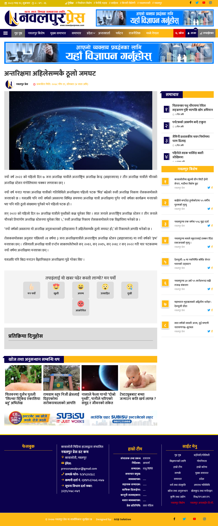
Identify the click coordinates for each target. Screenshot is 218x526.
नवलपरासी (144, 3)
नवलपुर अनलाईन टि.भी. (202, 503)
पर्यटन (119, 33)
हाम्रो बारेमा (202, 467)
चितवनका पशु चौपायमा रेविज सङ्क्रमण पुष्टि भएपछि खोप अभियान (192, 109)
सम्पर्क (178, 473)
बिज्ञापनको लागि (178, 461)
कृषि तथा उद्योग (177, 497)
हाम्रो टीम (177, 467)
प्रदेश (89, 33)
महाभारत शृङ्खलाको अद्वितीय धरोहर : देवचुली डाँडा (193, 304)
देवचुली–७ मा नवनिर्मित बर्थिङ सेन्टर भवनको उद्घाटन (192, 261)
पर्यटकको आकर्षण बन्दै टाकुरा (189, 124)
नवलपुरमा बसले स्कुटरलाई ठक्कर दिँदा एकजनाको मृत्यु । (193, 240)
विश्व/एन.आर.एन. (201, 497)
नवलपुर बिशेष (36, 33)
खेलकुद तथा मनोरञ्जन (201, 491)
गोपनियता (202, 461)
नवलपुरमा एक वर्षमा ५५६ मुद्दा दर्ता (191, 221)
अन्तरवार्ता (104, 33)
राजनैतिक (135, 33)
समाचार (76, 33)
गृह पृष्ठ (18, 33)
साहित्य (114, 3)
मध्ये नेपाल (152, 33)
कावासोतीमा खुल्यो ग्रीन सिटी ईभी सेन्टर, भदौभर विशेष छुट (191, 181)
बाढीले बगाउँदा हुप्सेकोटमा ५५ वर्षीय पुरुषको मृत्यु (192, 202)
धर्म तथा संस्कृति (178, 485)
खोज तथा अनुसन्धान (178, 491)
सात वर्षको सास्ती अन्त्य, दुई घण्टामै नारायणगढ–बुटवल (191, 325)
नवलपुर (158, 3)
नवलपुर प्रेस (22, 84)
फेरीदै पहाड (101, 3)
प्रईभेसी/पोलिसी (202, 455)
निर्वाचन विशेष (85, 3)
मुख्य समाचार (58, 33)
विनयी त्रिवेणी (128, 3)
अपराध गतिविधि (202, 485)
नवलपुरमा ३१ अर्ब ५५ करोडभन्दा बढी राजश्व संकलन (192, 283)
